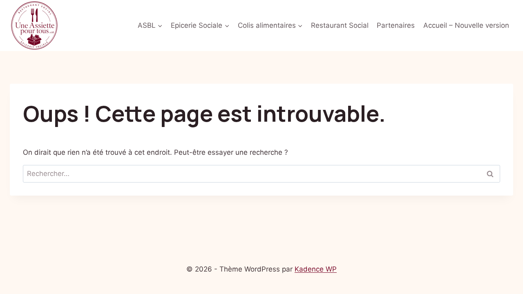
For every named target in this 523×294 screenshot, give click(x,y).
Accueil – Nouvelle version (466, 25)
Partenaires (396, 25)
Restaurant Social (340, 25)
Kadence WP (316, 269)
